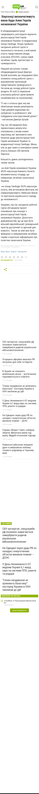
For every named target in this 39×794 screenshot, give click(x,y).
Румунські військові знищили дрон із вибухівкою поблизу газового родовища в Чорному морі (18, 448)
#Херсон (13, 252)
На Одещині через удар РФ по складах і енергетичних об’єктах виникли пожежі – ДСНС (19, 418)
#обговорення (22, 252)
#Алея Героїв (5, 252)
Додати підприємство (19, 610)
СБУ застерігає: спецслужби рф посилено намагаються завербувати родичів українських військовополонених (19, 346)
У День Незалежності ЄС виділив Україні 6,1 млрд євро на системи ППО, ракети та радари (19, 403)
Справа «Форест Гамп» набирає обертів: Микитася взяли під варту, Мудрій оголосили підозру (19, 433)
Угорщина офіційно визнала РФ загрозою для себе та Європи (18, 361)
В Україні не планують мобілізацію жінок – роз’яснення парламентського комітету (19, 374)
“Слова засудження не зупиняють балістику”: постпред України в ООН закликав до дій (19, 389)
